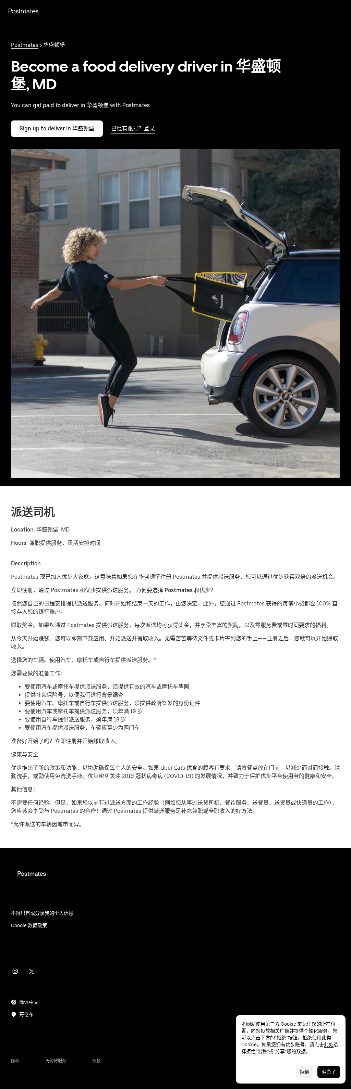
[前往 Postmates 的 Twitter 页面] (31, 971)
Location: (23, 529)
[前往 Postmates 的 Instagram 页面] (15, 971)
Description (26, 563)
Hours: (20, 543)
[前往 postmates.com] (175, 879)
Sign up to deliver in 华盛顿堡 (57, 128)
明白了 (329, 1072)
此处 (329, 1044)
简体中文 (28, 1002)
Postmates (23, 11)
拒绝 (304, 1072)
